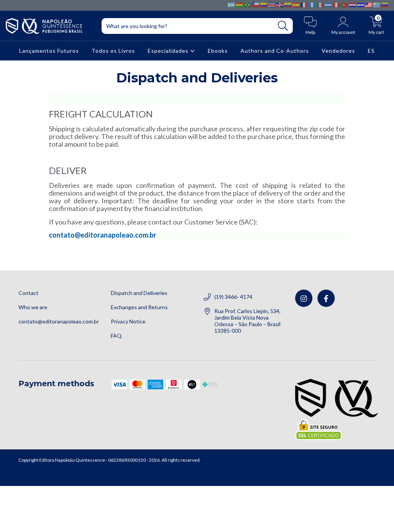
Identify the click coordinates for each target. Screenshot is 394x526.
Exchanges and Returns (139, 307)
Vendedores (338, 50)
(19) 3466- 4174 (233, 296)
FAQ (116, 335)
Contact (28, 293)
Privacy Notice (128, 321)
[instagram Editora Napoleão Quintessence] (303, 298)
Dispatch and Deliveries (139, 293)
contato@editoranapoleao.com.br (102, 235)
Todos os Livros (113, 50)
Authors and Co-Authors (274, 50)
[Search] (283, 26)
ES (371, 50)
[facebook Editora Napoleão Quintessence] (326, 298)
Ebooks (218, 50)
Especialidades (169, 50)
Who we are (32, 307)
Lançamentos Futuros (49, 50)
